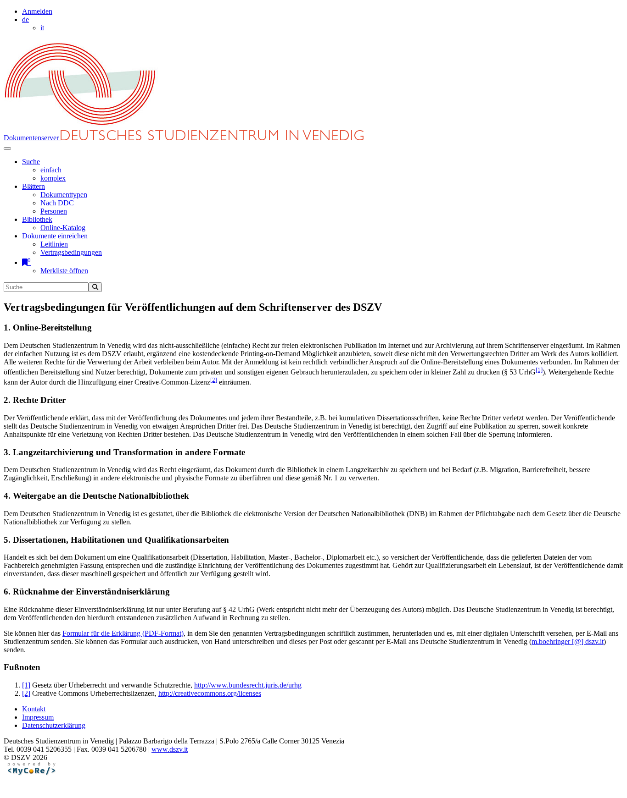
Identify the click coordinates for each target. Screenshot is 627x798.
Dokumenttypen (63, 194)
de (25, 19)
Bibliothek (37, 219)
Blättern (33, 186)
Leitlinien (54, 244)
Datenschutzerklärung (53, 725)
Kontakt (33, 709)
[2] (213, 379)
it (42, 28)
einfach (51, 170)
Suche (31, 161)
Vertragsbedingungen (71, 252)
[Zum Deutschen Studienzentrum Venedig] (81, 126)
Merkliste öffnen (64, 271)
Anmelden (37, 11)
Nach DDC (57, 203)
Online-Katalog (62, 227)
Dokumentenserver (32, 138)
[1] (539, 369)
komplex (53, 178)
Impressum (38, 717)
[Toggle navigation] (7, 148)
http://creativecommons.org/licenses (209, 693)
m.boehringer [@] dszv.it (568, 641)
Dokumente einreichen (55, 236)
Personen (53, 211)
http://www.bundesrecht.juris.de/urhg (248, 685)
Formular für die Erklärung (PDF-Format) (123, 633)
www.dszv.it (169, 749)
